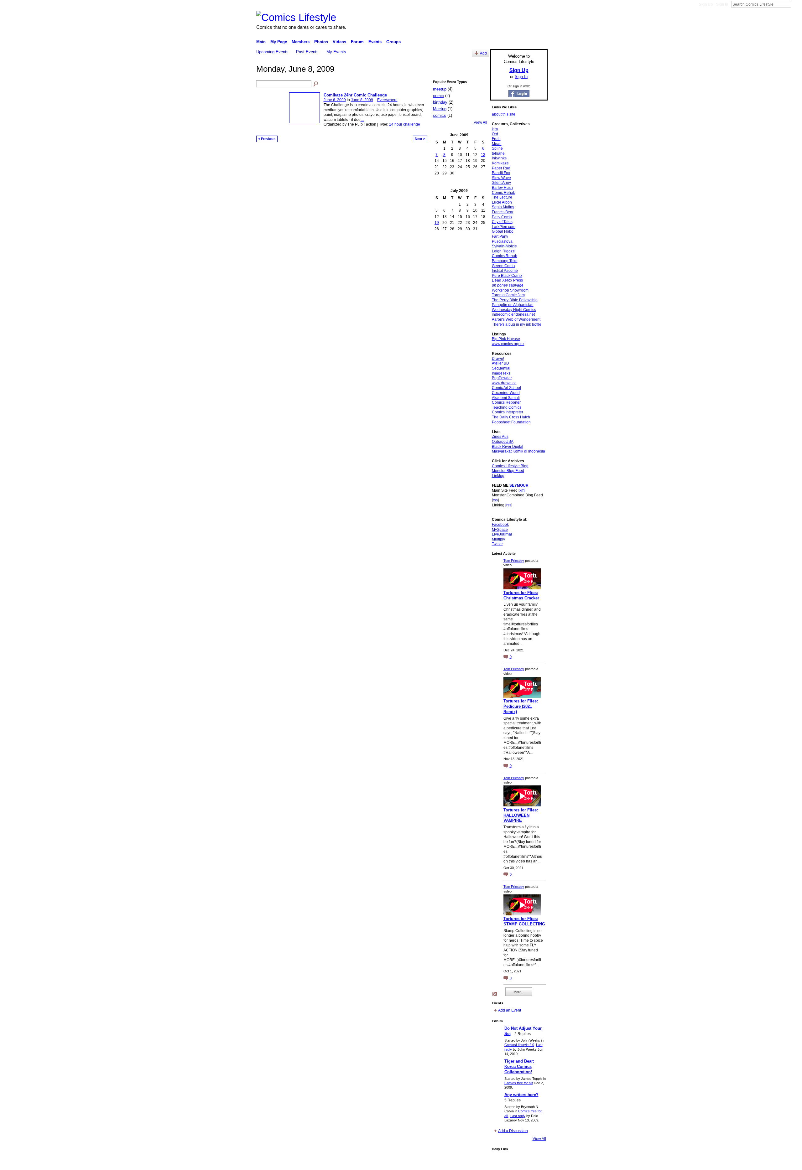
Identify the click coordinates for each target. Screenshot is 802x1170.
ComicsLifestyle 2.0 (519, 1045)
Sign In (722, 4)
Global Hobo (502, 231)
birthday (440, 102)
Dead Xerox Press (507, 280)
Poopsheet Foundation (511, 422)
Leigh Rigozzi (503, 251)
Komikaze (500, 163)
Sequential (501, 368)
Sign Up (706, 4)
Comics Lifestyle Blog (510, 466)
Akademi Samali (506, 398)
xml (522, 490)
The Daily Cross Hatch (511, 417)
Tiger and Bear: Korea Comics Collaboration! (519, 1066)
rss (495, 500)
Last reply (517, 1116)
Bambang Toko (505, 261)
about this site (503, 114)
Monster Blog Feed (508, 471)
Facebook (500, 524)
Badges (476, 1163)
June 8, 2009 (362, 100)
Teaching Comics (506, 407)
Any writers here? (521, 1094)
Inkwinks (499, 158)
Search (796, 4)
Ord (495, 134)
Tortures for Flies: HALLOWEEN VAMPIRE (520, 815)
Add (483, 53)
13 (483, 155)
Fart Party (500, 236)
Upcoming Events (272, 51)
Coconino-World (506, 393)
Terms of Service (533, 1163)
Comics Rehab (504, 256)
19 (437, 222)
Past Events (307, 51)
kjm (495, 129)
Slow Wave (501, 178)
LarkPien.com (503, 227)
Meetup (439, 108)
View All (480, 122)
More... (518, 992)
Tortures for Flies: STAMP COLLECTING (524, 921)
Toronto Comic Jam (508, 295)
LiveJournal (502, 534)
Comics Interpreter (507, 412)
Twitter (497, 544)
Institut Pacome (505, 270)
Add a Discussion (513, 1131)
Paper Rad (501, 168)
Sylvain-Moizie (504, 246)
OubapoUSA (502, 441)
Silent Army (501, 182)
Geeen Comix (503, 266)
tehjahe (498, 153)
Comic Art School (506, 388)
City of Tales (502, 222)
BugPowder (502, 378)
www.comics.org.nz (508, 344)
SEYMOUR (519, 485)
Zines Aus (500, 436)
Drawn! (498, 358)
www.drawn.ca (504, 383)
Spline (497, 148)
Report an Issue (501, 1163)
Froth (496, 139)
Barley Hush (502, 187)
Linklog (498, 476)
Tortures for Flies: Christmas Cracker (521, 595)
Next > (420, 139)
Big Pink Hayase (506, 339)
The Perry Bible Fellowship (515, 300)
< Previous (266, 139)
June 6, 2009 (335, 100)
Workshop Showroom (510, 290)
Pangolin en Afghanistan (513, 305)
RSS (495, 994)
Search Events (316, 84)
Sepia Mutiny (503, 207)
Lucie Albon (502, 202)
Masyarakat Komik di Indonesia (518, 451)
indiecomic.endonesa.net (513, 314)
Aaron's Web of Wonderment (516, 319)
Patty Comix (502, 217)
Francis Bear (502, 212)
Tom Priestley (513, 560)
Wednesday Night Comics (514, 310)
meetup (439, 89)
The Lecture (502, 197)
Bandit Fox (501, 173)
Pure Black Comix (507, 275)
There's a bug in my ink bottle (516, 324)
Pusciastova (502, 241)
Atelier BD (500, 363)
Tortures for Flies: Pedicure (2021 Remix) (520, 706)
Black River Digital (507, 446)
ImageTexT (501, 373)
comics (439, 115)
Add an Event (509, 1010)
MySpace (500, 529)
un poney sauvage (507, 285)
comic (438, 95)
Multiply (498, 539)
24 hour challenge (404, 124)
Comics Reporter (506, 402)
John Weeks (300, 1163)
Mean (497, 144)
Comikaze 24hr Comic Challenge (355, 95)
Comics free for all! (518, 1083)
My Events (336, 51)
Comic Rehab (503, 192)
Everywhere (387, 100)
